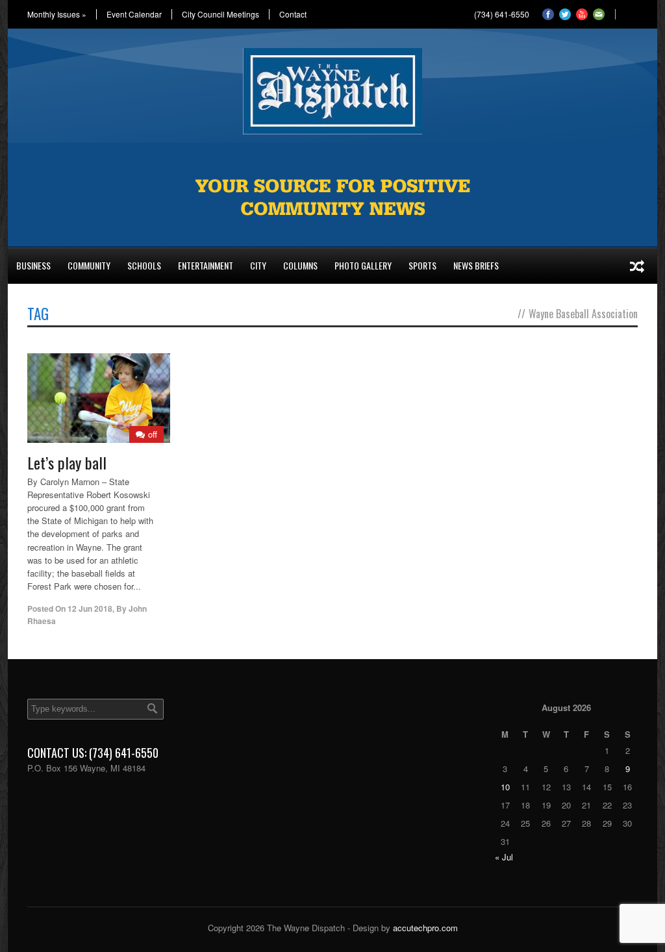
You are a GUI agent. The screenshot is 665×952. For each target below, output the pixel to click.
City (258, 265)
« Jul (504, 857)
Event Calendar (134, 14)
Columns (300, 265)
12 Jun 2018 (90, 608)
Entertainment (205, 265)
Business (33, 265)
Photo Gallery (363, 265)
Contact (293, 14)
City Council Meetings (220, 14)
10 (505, 787)
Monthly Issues (56, 14)
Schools (144, 265)
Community (89, 265)
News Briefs (476, 265)
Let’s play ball (67, 462)
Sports (422, 265)
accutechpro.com (425, 927)
